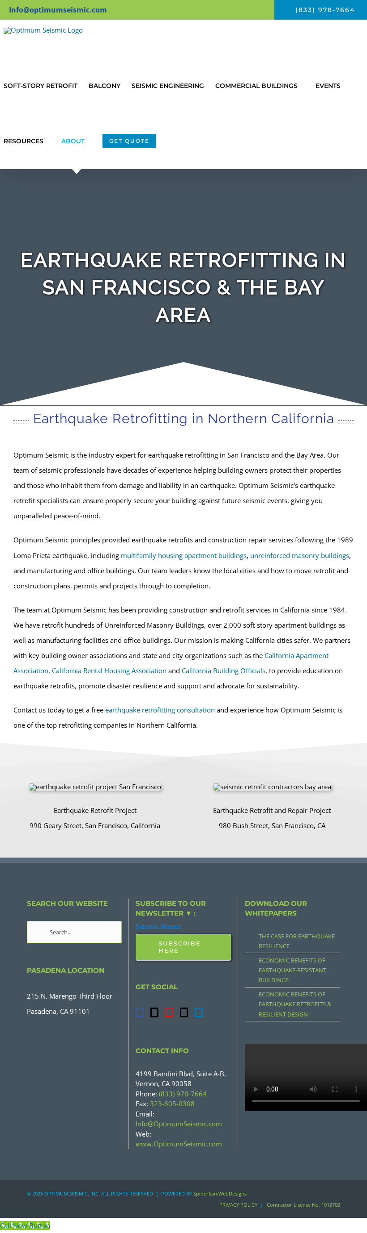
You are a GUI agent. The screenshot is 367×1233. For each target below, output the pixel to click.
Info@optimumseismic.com (58, 10)
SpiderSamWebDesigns (220, 1193)
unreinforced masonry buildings (299, 555)
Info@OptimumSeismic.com (179, 1123)
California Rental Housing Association (109, 670)
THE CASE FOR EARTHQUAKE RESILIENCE (297, 941)
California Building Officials (223, 670)
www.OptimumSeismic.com (179, 1143)
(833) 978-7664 (183, 1093)
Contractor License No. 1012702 (303, 1204)
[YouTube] (169, 1012)
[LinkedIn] (199, 1012)
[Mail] (184, 1012)
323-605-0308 (172, 1103)
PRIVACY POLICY (238, 1204)
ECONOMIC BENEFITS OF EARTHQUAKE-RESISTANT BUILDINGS (292, 970)
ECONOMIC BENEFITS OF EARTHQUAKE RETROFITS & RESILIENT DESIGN (295, 1004)
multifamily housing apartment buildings (184, 555)
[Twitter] (154, 1012)
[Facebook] (140, 1012)
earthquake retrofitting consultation (160, 709)
